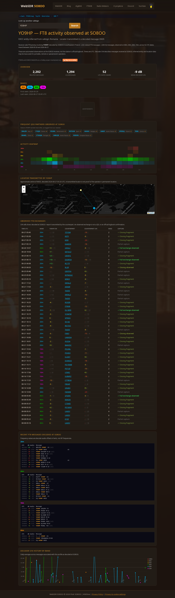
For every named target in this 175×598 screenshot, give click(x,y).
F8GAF (67, 384)
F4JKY (67, 333)
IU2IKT (67, 357)
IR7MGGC (69, 275)
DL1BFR (68, 310)
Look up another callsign (28, 21)
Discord (131, 6)
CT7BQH (68, 380)
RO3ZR (67, 302)
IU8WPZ (68, 376)
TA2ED (67, 291)
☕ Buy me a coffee (70, 60)
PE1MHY (68, 407)
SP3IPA (67, 396)
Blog (69, 6)
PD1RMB (68, 365)
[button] (23, 187)
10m (43, 87)
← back (22, 16)
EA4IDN (68, 244)
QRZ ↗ (56, 16)
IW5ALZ (68, 283)
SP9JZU (68, 318)
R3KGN (68, 400)
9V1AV (67, 322)
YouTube (142, 6)
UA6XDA (68, 337)
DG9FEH (68, 260)
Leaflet (151, 213)
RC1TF (67, 263)
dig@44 (78, 6)
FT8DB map (30, 16)
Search (74, 25)
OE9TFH (68, 271)
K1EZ (67, 419)
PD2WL (68, 349)
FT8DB (89, 6)
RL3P (67, 267)
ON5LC (67, 248)
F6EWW (68, 392)
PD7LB (67, 368)
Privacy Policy (97, 594)
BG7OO (68, 326)
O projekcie (118, 6)
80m (23, 87)
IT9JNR (67, 306)
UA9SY (67, 411)
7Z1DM (68, 232)
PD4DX (67, 353)
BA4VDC (68, 345)
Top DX (37, 16)
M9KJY (67, 279)
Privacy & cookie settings (115, 594)
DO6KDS (68, 361)
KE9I (66, 240)
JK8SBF (67, 287)
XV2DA (67, 341)
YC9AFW (68, 314)
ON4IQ (67, 388)
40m (36, 87)
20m (30, 87)
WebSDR (33, 6)
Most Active (46, 16)
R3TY (67, 236)
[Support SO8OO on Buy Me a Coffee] (151, 6)
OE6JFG (68, 256)
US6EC (67, 372)
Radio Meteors (103, 6)
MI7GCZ (68, 252)
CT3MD (68, 403)
